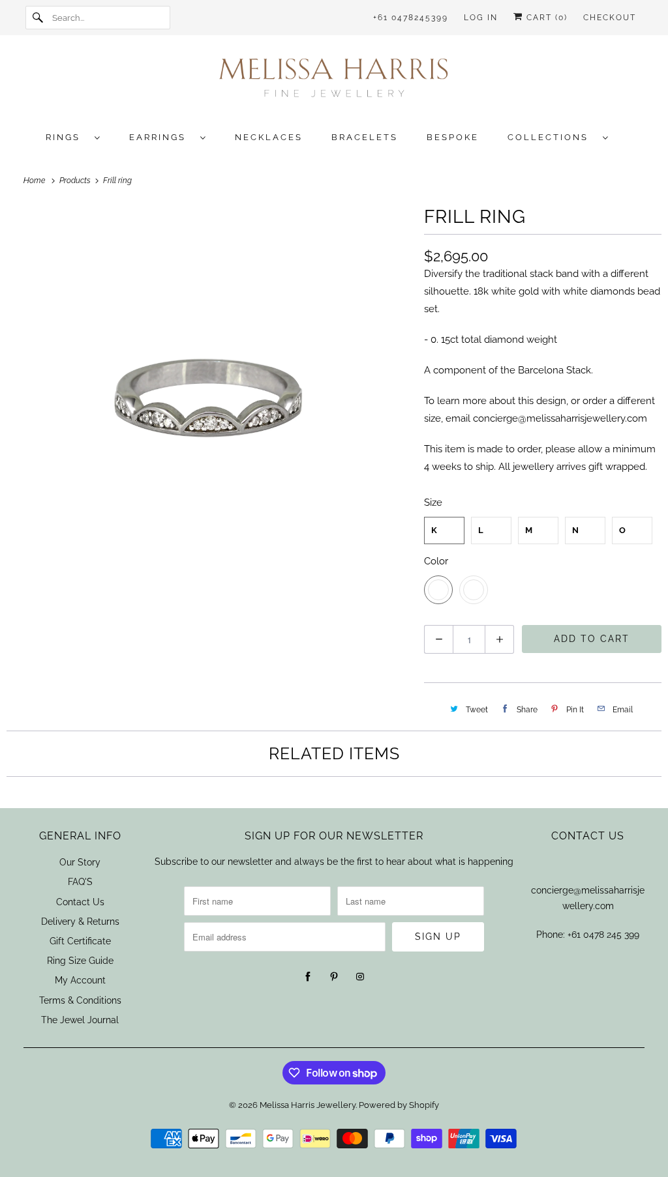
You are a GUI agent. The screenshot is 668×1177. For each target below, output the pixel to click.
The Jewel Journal (80, 1020)
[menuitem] (80, 136)
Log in (481, 17)
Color (436, 561)
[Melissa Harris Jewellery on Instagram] (360, 976)
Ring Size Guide (80, 960)
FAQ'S (80, 882)
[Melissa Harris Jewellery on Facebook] (307, 976)
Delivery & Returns (80, 921)
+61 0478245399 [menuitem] (410, 17)
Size (433, 502)
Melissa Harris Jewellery (308, 1105)
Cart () (545, 17)
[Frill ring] (209, 404)
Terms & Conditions (80, 1000)
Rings (67, 137)
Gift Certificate (80, 941)
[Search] (38, 17)
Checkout (609, 17)
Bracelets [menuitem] (364, 137)
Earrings (161, 137)
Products (76, 180)
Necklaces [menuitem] (269, 137)
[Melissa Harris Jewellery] (334, 82)
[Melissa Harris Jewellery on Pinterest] (334, 976)
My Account (80, 980)
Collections (552, 137)
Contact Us (80, 902)
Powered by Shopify (399, 1105)
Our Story (79, 862)
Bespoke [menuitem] (453, 137)
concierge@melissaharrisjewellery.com (560, 418)
